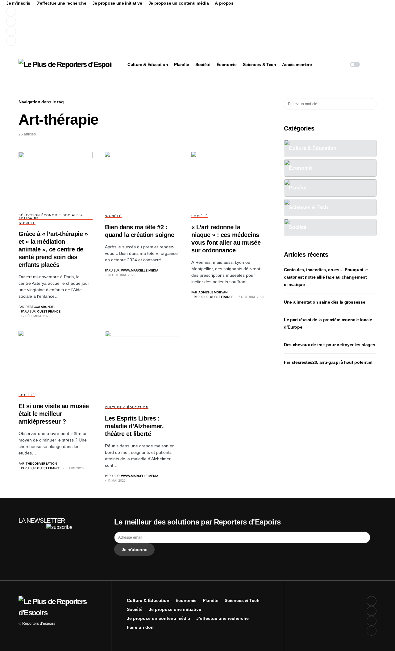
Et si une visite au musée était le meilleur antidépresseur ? (54, 414)
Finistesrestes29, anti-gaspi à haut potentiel (328, 362)
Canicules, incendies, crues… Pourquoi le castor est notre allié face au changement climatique (326, 277)
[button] (355, 64)
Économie (186, 600)
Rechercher (371, 104)
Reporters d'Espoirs (38, 623)
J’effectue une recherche (61, 3)
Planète (210, 600)
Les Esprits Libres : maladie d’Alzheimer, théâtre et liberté (134, 426)
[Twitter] (121, 21)
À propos (224, 3)
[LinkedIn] (121, 41)
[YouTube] (121, 31)
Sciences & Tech (242, 600)
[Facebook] (121, 11)
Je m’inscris (18, 3)
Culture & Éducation (126, 407)
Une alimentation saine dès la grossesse (324, 302)
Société (27, 223)
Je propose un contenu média (178, 3)
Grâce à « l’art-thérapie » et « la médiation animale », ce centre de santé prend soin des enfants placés (53, 249)
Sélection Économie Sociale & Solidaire (51, 217)
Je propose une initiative (117, 3)
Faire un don (140, 627)
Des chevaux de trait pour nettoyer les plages (329, 344)
